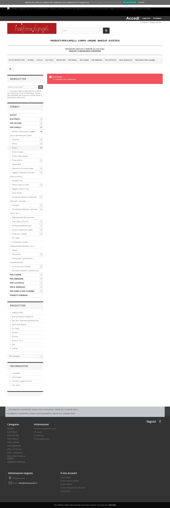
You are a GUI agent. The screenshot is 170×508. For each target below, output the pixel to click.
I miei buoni (65, 491)
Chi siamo (16, 385)
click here (112, 505)
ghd (13, 344)
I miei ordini (65, 477)
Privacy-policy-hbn (41, 439)
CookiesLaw (39, 436)
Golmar (15, 348)
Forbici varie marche (20, 156)
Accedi (132, 18)
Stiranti (15, 250)
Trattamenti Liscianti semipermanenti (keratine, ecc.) (22, 244)
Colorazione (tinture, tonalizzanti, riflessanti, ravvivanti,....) (23, 199)
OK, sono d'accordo (129, 2)
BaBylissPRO (17, 313)
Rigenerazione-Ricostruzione (23, 217)
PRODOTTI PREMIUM (18, 295)
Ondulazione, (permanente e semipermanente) (22, 260)
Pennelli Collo (17, 181)
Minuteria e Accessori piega (22, 168)
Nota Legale (16, 377)
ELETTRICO (50, 60)
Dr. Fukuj (15, 329)
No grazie (141, 2)
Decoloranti (16, 254)
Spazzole (15, 140)
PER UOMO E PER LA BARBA (145, 60)
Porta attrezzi (17, 160)
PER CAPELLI (72, 60)
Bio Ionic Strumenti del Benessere (25, 321)
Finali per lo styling (19, 234)
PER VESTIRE (60, 60)
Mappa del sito (155, 22)
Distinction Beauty (19, 325)
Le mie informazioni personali (72, 488)
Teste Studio (17, 193)
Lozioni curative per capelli (22, 230)
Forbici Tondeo (17, 152)
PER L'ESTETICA (110, 60)
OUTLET (40, 60)
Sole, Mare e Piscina (20, 222)
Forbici (14, 148)
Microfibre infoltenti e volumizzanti (25, 271)
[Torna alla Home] (10, 69)
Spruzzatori (16, 164)
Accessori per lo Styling (21, 267)
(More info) (21, 98)
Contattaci (157, 18)
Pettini (14, 144)
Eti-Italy (15, 337)
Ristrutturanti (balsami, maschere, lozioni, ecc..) (24, 211)
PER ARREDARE (97, 60)
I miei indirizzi (66, 484)
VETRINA (30, 60)
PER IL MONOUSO (125, 60)
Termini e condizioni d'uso (22, 381)
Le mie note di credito (69, 481)
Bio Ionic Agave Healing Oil (22, 317)
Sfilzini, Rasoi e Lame (20, 185)
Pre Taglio (16, 238)
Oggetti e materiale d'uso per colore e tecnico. (22, 175)
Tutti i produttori (17, 60)
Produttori (18, 305)
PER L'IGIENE (84, 60)
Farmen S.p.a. (17, 340)
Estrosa (15, 333)
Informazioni (19, 366)
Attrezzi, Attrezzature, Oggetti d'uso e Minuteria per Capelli (22, 133)
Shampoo (16, 205)
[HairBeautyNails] (31, 28)
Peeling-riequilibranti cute (21, 226)
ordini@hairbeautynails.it (27, 483)
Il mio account (68, 473)
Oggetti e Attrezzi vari (20, 189)
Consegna (16, 373)
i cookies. (45, 2)
